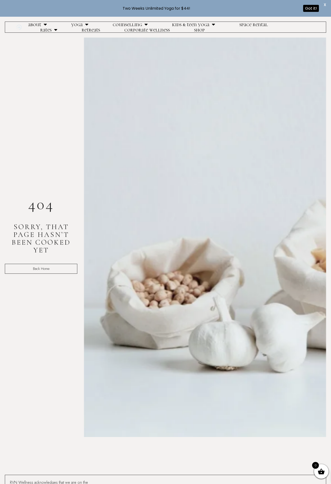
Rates (46, 29)
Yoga (77, 24)
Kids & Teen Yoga (190, 24)
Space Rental (253, 24)
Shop (199, 29)
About (34, 24)
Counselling (127, 24)
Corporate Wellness (147, 29)
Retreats (91, 29)
